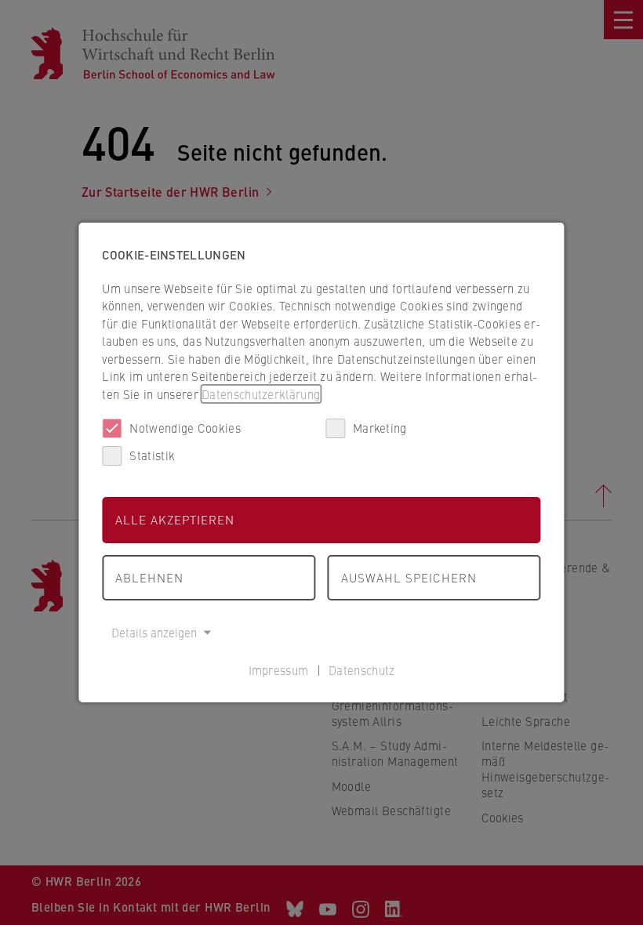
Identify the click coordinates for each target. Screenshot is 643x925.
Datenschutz (361, 670)
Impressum (279, 670)
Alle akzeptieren (174, 519)
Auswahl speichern (409, 577)
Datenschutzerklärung (261, 394)
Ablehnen (149, 577)
